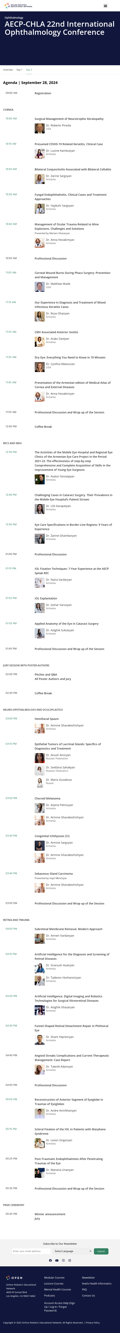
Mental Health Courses (57, 1289)
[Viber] (63, 1260)
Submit (101, 1251)
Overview (8, 69)
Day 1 (19, 69)
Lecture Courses (53, 1283)
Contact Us (88, 1295)
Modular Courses (54, 1277)
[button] (105, 5)
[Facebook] (50, 1260)
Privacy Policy (93, 1322)
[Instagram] (69, 1260)
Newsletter (88, 1277)
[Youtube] (57, 1260)
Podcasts (49, 1295)
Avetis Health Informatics (97, 1283)
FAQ (84, 1289)
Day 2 (29, 69)
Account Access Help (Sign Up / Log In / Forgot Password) (59, 1306)
